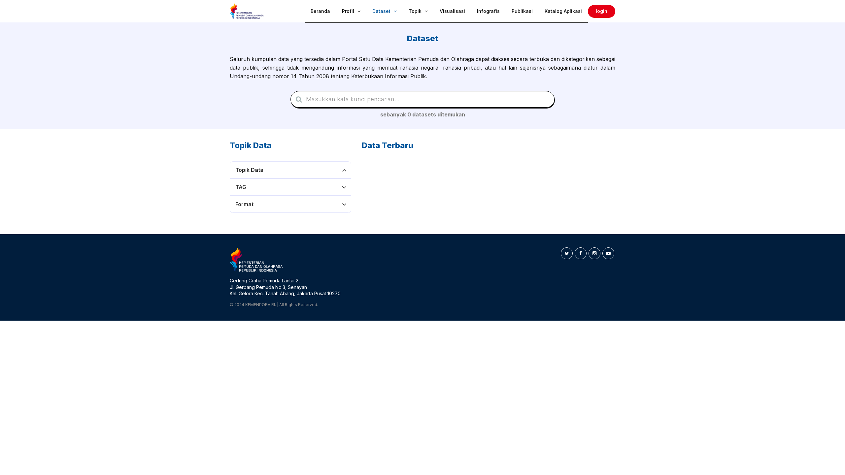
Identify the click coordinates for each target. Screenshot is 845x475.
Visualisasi (452, 11)
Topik (415, 11)
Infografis (488, 11)
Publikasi (522, 11)
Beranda (320, 11)
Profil (348, 11)
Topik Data (249, 170)
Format (244, 204)
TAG (240, 187)
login (601, 11)
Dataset (381, 11)
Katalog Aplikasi (563, 11)
